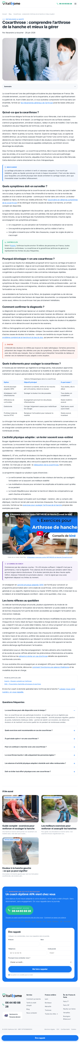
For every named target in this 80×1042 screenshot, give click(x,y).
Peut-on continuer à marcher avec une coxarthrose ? (26, 747)
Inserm (13, 246)
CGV (57, 1029)
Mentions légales (49, 1029)
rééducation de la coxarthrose (46, 465)
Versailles (66, 1013)
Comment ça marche (33, 999)
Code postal (52, 949)
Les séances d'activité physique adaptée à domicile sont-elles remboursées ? (35, 763)
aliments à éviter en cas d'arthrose (33, 656)
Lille (61, 921)
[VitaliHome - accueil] (11, 4)
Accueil (4, 14)
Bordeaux (56, 921)
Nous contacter (31, 1013)
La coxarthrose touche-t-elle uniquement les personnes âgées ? (30, 755)
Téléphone (11, 949)
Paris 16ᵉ (66, 1005)
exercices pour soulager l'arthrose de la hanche (42, 505)
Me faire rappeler (40, 969)
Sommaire (8, 86)
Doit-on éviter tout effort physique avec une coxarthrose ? (28, 771)
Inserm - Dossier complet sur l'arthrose (18, 681)
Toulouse (39, 921)
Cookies (73, 1029)
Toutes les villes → (51, 1014)
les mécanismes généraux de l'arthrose (37, 103)
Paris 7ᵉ (66, 1001)
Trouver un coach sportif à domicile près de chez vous (24, 917)
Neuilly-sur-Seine (69, 1009)
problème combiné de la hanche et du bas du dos (22, 337)
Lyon (33, 921)
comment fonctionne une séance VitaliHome (50, 667)
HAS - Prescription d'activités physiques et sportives (22, 684)
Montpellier (67, 921)
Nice (44, 921)
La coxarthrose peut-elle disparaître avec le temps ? (25, 710)
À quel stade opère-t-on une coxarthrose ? (22, 739)
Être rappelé (40, 1038)
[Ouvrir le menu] (75, 3)
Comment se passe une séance (55, 917)
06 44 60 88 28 (12, 1004)
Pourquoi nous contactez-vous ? (19, 958)
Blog (10, 14)
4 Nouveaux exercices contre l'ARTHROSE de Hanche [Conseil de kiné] (49, 557)
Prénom (11, 939)
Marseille (28, 921)
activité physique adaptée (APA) (30, 585)
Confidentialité (65, 1029)
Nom (42, 939)
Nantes (49, 921)
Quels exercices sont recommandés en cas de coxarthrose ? (28, 730)
